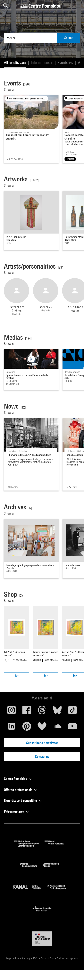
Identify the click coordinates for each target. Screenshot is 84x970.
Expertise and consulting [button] (21, 800)
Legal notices (13, 958)
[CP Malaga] (53, 868)
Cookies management (67, 958)
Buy (16, 675)
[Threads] (42, 711)
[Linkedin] (11, 728)
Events (65, 62)
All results (15, 62)
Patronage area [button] (14, 811)
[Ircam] (57, 845)
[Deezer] (42, 728)
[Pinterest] (26, 728)
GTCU (36, 958)
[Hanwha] (42, 912)
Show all (10, 89)
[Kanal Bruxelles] (30, 890)
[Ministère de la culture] (42, 938)
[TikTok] (72, 711)
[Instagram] (11, 711)
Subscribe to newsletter (42, 743)
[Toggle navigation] (77, 6)
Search (68, 38)
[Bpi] (29, 845)
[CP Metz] (31, 868)
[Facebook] (26, 711)
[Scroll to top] (75, 961)
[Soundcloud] (57, 728)
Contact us (42, 756)
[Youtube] (72, 728)
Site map (26, 958)
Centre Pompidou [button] (16, 779)
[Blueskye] (57, 711)
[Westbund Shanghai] (59, 890)
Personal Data (48, 958)
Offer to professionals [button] (18, 790)
